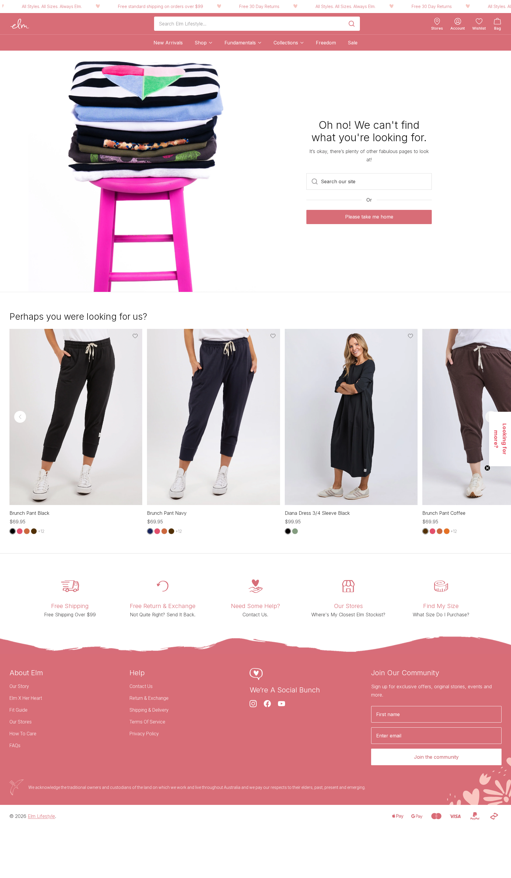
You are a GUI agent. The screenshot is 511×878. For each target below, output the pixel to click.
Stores (437, 28)
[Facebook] (267, 703)
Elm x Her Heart (25, 698)
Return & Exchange (149, 698)
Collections (286, 43)
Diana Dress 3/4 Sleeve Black (317, 513)
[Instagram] (253, 703)
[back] (20, 417)
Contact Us (141, 686)
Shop (201, 43)
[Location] (437, 21)
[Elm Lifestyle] (19, 23)
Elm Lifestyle (41, 816)
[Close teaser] (487, 468)
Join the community (436, 757)
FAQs (14, 745)
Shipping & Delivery (149, 710)
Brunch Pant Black (29, 513)
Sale (353, 43)
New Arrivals (168, 43)
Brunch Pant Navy (167, 513)
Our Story (19, 686)
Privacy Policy (144, 734)
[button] (500, 439)
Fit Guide (18, 710)
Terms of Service (147, 722)
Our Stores (20, 722)
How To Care (22, 734)
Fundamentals (240, 43)
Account (457, 28)
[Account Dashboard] (458, 21)
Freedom (326, 43)
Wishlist (479, 28)
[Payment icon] (397, 816)
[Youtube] (281, 703)
